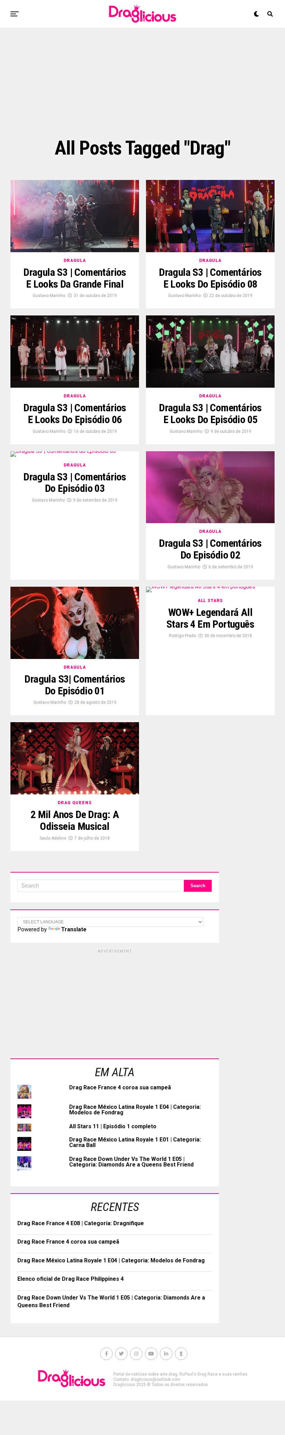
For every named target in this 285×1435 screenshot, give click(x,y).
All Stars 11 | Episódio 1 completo (112, 1126)
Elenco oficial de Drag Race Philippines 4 (70, 1279)
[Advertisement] (142, 81)
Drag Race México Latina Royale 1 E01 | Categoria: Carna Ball (135, 1142)
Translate (74, 929)
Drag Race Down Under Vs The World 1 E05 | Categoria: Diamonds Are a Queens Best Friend (131, 1162)
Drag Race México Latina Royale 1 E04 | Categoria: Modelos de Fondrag (135, 1110)
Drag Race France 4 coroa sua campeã (120, 1087)
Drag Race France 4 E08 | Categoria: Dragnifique (80, 1223)
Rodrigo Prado (182, 635)
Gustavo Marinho (49, 295)
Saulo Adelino (53, 838)
